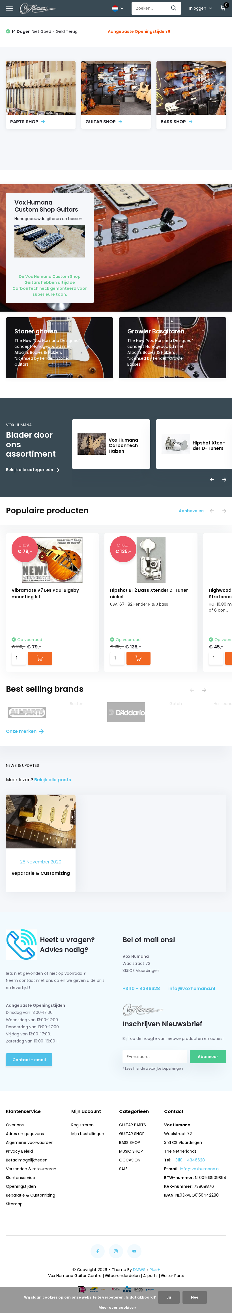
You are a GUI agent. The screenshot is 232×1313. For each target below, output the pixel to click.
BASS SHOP (129, 1142)
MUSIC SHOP (131, 1151)
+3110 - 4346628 (141, 988)
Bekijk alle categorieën (30, 469)
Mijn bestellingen (87, 1134)
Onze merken (22, 731)
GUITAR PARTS (132, 1125)
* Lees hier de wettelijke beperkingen (153, 1068)
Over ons (15, 1125)
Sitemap (14, 1204)
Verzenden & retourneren (31, 1169)
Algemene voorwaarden (29, 1142)
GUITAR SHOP (132, 1134)
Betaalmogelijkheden (27, 1160)
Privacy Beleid (19, 1151)
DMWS (139, 1269)
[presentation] (212, 480)
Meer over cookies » (117, 1307)
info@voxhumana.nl (191, 988)
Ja (169, 1297)
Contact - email (29, 1060)
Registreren (82, 1125)
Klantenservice (20, 1177)
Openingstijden (21, 1186)
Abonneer (208, 1056)
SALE (123, 1169)
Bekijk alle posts (52, 779)
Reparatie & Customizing (30, 1195)
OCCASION (129, 1160)
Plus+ (155, 1269)
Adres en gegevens (25, 1134)
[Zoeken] (174, 8)
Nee (194, 1297)
